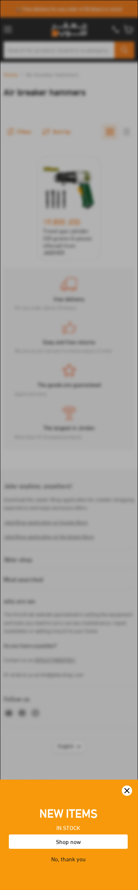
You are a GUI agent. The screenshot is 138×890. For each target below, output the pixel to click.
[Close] (127, 791)
